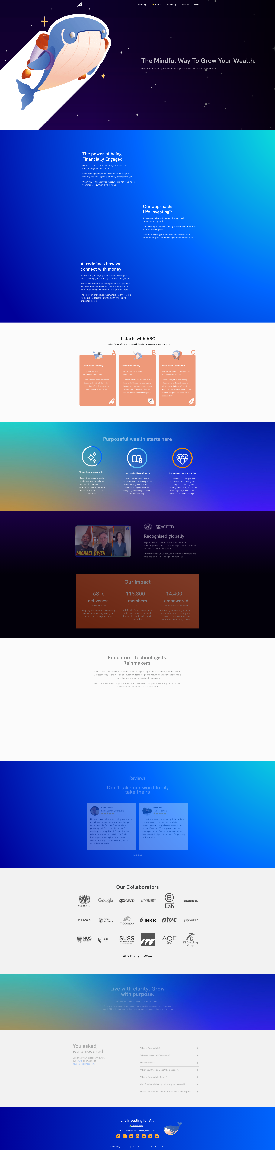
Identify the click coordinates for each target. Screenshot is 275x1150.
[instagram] (137, 1135)
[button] (133, 853)
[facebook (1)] (118, 1135)
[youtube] (144, 1135)
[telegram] (131, 1135)
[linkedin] (157, 1135)
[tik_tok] (125, 1135)
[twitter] (150, 1135)
